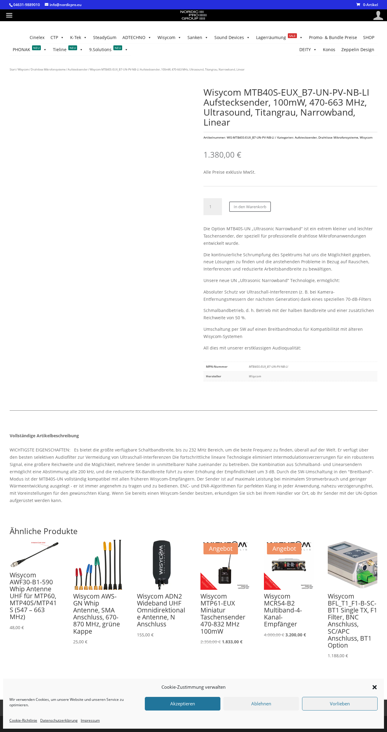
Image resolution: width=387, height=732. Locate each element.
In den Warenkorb (250, 206)
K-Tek (75, 37)
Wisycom (166, 37)
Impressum (90, 720)
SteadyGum (104, 37)
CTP (54, 37)
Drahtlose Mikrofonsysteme (48, 69)
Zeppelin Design (357, 49)
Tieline (64, 49)
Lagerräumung (276, 37)
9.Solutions (105, 49)
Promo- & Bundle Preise (333, 37)
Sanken (194, 37)
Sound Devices (229, 37)
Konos (329, 49)
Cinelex (37, 37)
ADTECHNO (133, 37)
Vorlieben (340, 704)
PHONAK (26, 49)
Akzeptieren (182, 704)
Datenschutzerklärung (59, 720)
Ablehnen (261, 704)
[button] (375, 687)
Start (13, 69)
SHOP (368, 37)
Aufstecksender (78, 69)
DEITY (305, 49)
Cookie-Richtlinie (23, 720)
